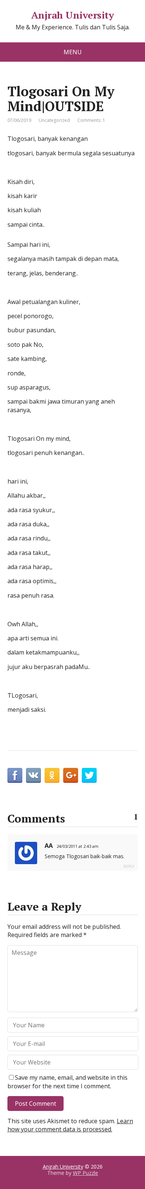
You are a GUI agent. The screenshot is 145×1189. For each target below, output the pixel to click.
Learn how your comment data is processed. (70, 1125)
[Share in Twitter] (89, 775)
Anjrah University (72, 15)
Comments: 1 (91, 120)
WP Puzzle (85, 1172)
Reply (128, 866)
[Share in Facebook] (14, 775)
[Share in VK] (33, 775)
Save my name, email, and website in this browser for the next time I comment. (67, 1081)
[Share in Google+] (70, 775)
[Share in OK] (52, 775)
